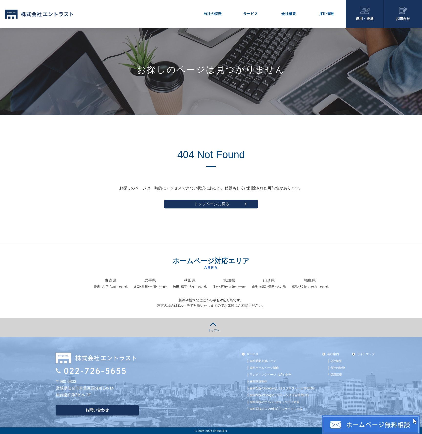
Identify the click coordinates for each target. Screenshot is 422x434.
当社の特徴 (212, 13)
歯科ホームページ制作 (264, 367)
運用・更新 (365, 18)
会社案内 (333, 354)
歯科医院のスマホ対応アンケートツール (276, 408)
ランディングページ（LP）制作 (270, 374)
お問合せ (403, 18)
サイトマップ (366, 354)
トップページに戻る (211, 204)
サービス (250, 13)
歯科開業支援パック (263, 360)
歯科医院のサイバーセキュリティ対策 (274, 401)
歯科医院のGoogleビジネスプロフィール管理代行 (282, 388)
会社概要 (288, 13)
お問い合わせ (97, 410)
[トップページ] (14, 14)
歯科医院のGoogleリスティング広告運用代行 (279, 395)
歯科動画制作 (258, 381)
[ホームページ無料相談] (371, 425)
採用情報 (326, 13)
